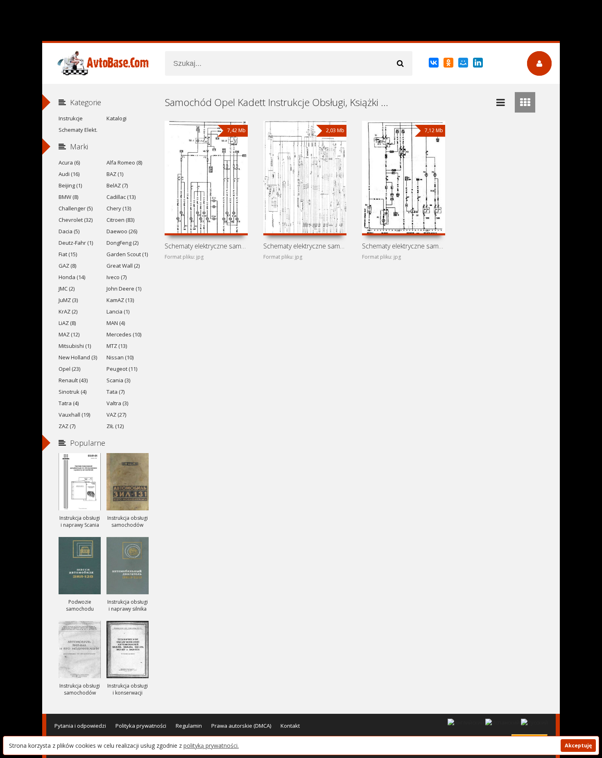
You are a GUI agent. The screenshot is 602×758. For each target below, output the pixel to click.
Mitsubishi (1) (75, 346)
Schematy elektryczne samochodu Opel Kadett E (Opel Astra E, (206, 245)
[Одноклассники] (449, 64)
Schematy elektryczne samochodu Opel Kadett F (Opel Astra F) (403, 245)
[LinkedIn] (478, 64)
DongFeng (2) (122, 242)
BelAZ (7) (117, 185)
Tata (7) (115, 391)
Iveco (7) (116, 277)
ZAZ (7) (67, 426)
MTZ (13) (116, 346)
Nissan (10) (120, 357)
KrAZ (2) (68, 311)
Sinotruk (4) (72, 391)
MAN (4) (115, 323)
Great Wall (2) (123, 265)
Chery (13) (118, 208)
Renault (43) (73, 380)
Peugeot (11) (121, 368)
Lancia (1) (117, 311)
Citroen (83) (120, 219)
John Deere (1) (123, 288)
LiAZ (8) (67, 323)
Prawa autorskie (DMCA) (241, 725)
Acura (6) (69, 162)
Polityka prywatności (140, 725)
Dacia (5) (69, 231)
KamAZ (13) (120, 300)
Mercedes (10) (123, 334)
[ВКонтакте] (434, 64)
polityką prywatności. (211, 745)
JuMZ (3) (68, 300)
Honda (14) (72, 277)
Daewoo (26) (121, 231)
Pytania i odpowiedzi (80, 725)
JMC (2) (67, 288)
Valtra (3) (117, 403)
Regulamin (189, 725)
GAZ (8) (67, 265)
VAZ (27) (116, 414)
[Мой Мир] (463, 64)
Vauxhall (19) (74, 414)
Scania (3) (118, 380)
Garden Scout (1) (127, 254)
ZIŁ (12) (115, 426)
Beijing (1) (70, 185)
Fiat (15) (68, 254)
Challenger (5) (76, 208)
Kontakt (290, 725)
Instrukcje (71, 118)
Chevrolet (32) (76, 219)
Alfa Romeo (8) (124, 162)
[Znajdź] (400, 63)
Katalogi (116, 118)
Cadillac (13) (121, 197)
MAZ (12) (69, 334)
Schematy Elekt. (78, 129)
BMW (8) (68, 197)
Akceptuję (578, 745)
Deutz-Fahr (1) (76, 242)
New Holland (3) (78, 357)
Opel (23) (69, 368)
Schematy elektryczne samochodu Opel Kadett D (304, 245)
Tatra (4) (69, 403)
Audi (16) (69, 174)
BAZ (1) (114, 174)
